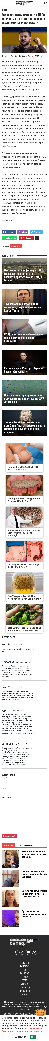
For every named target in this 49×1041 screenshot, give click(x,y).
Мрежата (24, 983)
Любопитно (24, 987)
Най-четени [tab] (8, 845)
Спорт (24, 980)
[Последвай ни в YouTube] (28, 952)
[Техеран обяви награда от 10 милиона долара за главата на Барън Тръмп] (24, 302)
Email (4, 788)
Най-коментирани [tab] (25, 845)
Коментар (7, 798)
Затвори (20, 1037)
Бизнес (24, 976)
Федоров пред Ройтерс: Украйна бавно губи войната (23, 369)
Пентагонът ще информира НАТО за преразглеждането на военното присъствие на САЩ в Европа (23, 275)
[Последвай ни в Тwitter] (34, 952)
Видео (24, 994)
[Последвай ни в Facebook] (15, 952)
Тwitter (37, 232)
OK (32, 1037)
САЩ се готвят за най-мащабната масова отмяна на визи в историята (24, 337)
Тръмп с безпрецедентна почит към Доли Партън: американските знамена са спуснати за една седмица (24, 427)
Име (4, 778)
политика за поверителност (30, 1031)
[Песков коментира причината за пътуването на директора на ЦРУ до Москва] (24, 393)
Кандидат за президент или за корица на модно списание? (34, 854)
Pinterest (27, 238)
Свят (4, 9)
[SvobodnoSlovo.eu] (24, 942)
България (24, 962)
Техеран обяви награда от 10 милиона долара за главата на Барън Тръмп (22, 307)
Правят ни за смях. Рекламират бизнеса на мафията (34, 914)
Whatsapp (11, 238)
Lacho (6, 56)
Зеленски (15, 246)
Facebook (10, 232)
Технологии (24, 990)
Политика (24, 973)
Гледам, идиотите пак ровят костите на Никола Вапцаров (34, 874)
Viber (24, 232)
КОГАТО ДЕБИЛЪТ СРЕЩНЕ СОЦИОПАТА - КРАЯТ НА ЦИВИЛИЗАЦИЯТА (34, 894)
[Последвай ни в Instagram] (21, 952)
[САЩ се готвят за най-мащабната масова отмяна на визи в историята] (24, 332)
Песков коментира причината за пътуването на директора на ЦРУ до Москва (24, 398)
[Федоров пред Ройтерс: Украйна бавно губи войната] (24, 362)
